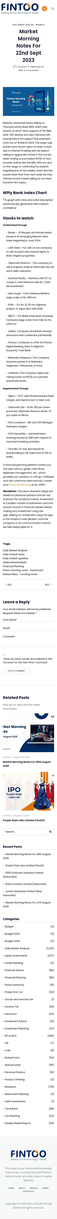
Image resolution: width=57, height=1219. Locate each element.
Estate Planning (14, 963)
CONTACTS (28, 1191)
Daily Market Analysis (23, 24)
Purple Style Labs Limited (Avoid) (24, 820)
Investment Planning (17, 1028)
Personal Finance (15, 1072)
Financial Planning (20, 484)
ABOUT (22, 1188)
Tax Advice (11, 1108)
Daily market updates (15, 558)
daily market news (14, 554)
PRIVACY (34, 1188)
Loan (7, 1050)
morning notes (28, 574)
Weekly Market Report (18, 1123)
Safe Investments (15, 1101)
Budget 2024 (12, 941)
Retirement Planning (16, 1094)
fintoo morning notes (15, 570)
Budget (9, 926)
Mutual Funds (13, 1065)
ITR (6, 1043)
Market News (10, 574)
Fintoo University (14, 984)
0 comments (32, 70)
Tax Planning (12, 1116)
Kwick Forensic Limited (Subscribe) (26, 884)
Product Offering (15, 1079)
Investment (36, 570)
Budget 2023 (12, 933)
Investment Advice (16, 1021)
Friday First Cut (14, 992)
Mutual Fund (12, 1057)
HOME (11, 1188)
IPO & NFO (10, 1035)
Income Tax (12, 1006)
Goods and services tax (19, 999)
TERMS (45, 1188)
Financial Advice (14, 970)
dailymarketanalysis (15, 562)
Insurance (11, 1014)
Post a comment (16, 670)
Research (40, 24)
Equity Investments (16, 955)
